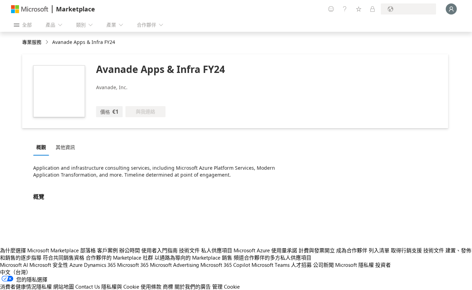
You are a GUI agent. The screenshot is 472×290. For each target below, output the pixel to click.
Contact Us (87, 286)
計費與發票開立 (317, 250)
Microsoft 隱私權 (354, 264)
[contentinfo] (47, 42)
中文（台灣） (15, 272)
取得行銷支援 (406, 250)
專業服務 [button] (31, 42)
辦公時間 (129, 250)
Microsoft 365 (133, 264)
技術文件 (189, 250)
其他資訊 (65, 147)
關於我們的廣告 (192, 286)
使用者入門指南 (159, 250)
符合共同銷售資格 (63, 257)
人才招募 (301, 264)
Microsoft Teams (271, 264)
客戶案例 (107, 250)
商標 (168, 286)
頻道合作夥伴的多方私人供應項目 (272, 257)
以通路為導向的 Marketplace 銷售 (193, 257)
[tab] (43, 147)
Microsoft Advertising (174, 264)
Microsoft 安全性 (48, 264)
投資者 (383, 264)
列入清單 (379, 250)
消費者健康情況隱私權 (26, 286)
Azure (76, 264)
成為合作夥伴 (351, 250)
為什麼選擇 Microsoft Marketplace (39, 250)
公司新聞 (323, 264)
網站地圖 (63, 286)
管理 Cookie (226, 286)
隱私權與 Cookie (120, 286)
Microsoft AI (14, 264)
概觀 (41, 147)
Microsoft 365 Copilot (225, 264)
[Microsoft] (29, 9)
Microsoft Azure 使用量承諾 (265, 250)
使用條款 (151, 286)
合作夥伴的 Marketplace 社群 (119, 257)
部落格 (88, 250)
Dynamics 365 (100, 264)
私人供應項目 (216, 250)
